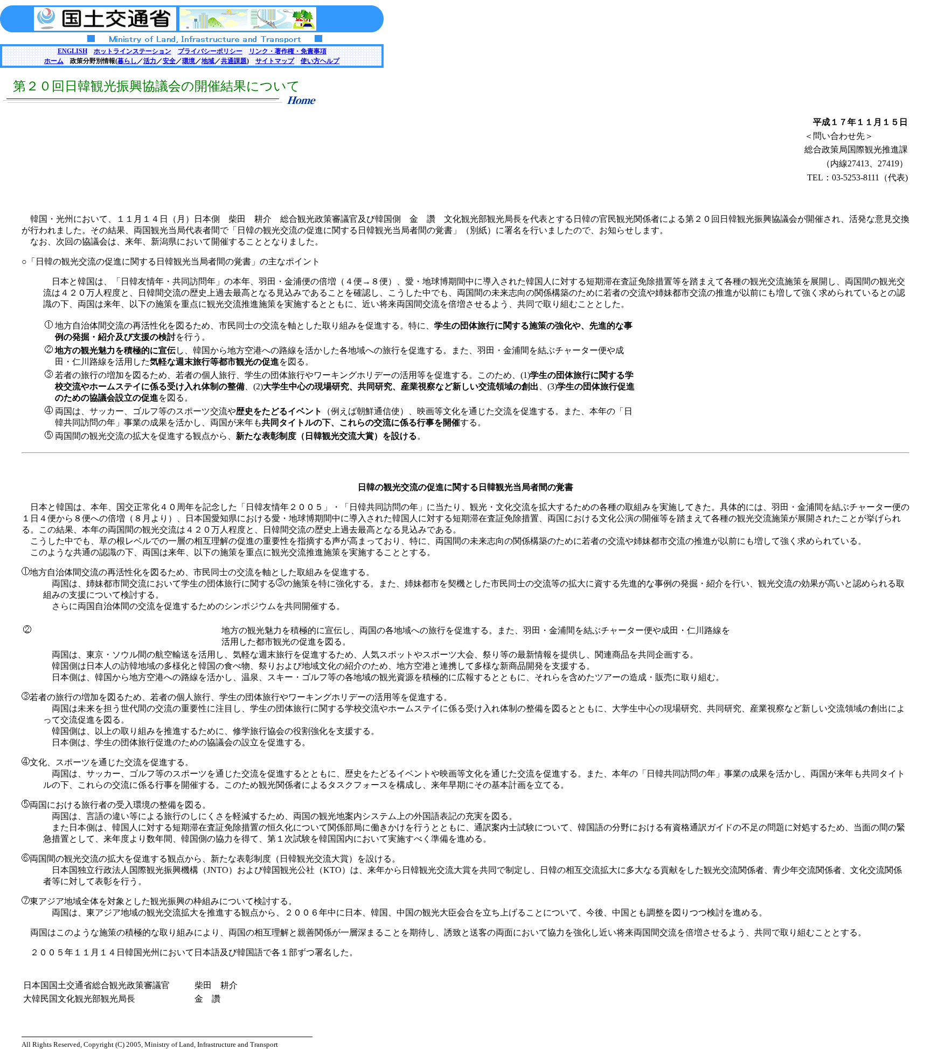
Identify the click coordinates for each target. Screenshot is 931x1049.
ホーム (54, 61)
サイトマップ (274, 61)
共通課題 (234, 61)
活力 (149, 61)
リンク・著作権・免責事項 (287, 51)
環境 (188, 61)
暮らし (127, 61)
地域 (208, 61)
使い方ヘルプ (320, 61)
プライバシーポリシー (210, 51)
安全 (169, 61)
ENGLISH (72, 51)
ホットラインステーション (132, 51)
